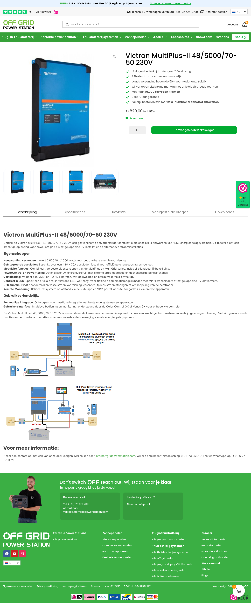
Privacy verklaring (47, 586)
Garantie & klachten (214, 551)
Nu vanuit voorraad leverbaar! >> (170, 3)
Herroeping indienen (74, 586)
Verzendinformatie (213, 539)
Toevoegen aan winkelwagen (194, 130)
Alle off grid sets (162, 558)
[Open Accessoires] (191, 37)
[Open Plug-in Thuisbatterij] (35, 37)
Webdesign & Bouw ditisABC (230, 586)
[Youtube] (14, 553)
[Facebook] (6, 553)
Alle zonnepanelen (114, 539)
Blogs (204, 575)
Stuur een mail (210, 563)
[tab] (27, 212)
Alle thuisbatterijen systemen (170, 552)
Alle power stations (65, 539)
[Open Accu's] (165, 37)
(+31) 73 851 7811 (78, 504)
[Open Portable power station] (78, 37)
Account (232, 24)
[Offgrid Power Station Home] (18, 24)
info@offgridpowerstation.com (115, 456)
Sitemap (95, 586)
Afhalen (206, 569)
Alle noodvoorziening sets (168, 570)
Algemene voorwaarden (18, 586)
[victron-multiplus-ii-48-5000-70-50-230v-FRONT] (61, 109)
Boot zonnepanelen (115, 551)
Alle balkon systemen (165, 576)
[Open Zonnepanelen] (148, 37)
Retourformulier (211, 545)
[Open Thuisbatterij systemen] (120, 37)
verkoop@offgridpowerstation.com (85, 512)
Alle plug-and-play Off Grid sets (172, 564)
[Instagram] (22, 553)
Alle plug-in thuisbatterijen (168, 539)
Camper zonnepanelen (117, 545)
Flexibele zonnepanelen (117, 557)
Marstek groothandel (214, 557)
